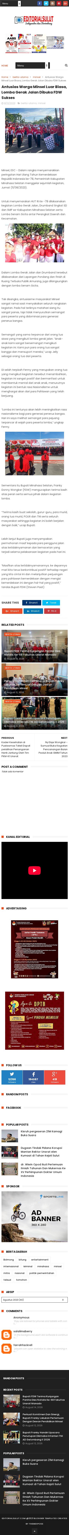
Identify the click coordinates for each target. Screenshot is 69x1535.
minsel (36, 77)
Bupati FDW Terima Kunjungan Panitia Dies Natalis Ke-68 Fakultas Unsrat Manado (32, 652)
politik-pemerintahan (41, 1273)
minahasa (43, 1266)
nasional (19, 1273)
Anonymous (21, 1317)
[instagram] (52, 3)
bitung (22, 1259)
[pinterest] (59, 3)
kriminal (28, 1266)
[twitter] (46, 3)
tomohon (21, 1279)
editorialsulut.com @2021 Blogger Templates (29, 1518)
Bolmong (8, 1259)
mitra (6, 1273)
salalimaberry (22, 1331)
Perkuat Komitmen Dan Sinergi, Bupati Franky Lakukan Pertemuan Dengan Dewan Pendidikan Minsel (34, 684)
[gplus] (65, 3)
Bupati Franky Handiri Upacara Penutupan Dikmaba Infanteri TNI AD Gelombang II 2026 (34, 720)
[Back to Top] (34, 1531)
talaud (7, 1279)
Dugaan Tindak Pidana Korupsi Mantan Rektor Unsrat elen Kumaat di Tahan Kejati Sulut (41, 1151)
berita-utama (20, 77)
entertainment (40, 1259)
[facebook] (39, 3)
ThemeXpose (36, 1523)
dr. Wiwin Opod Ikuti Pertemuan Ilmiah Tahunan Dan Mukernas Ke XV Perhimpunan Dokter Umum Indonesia (43, 1170)
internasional (11, 1266)
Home (4, 65)
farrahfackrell (22, 1345)
